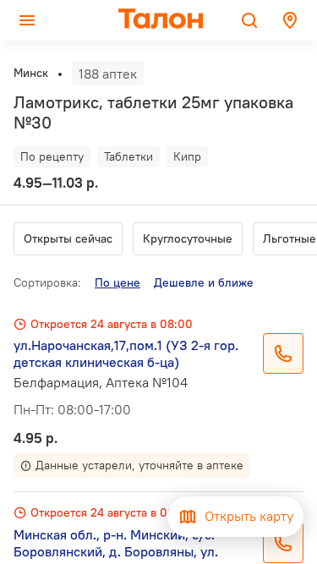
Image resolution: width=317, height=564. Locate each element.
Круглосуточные (187, 238)
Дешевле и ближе (204, 282)
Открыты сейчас (68, 238)
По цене (117, 282)
